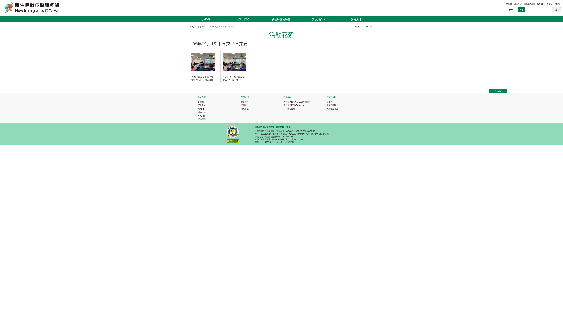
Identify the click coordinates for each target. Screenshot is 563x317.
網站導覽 (518, 4)
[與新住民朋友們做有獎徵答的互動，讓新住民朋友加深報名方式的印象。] (203, 62)
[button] (556, 10)
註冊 (558, 4)
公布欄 (206, 19)
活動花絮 (201, 27)
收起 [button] (499, 91)
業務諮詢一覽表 (308, 134)
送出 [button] (521, 10)
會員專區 (245, 102)
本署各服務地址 (323, 134)
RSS (288, 127)
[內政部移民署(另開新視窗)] (233, 132)
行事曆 (244, 105)
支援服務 (317, 19)
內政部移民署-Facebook (294, 105)
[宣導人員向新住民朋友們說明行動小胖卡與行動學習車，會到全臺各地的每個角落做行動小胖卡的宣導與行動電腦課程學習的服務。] (234, 62)
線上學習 (243, 19)
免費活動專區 (332, 109)
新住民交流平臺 (281, 19)
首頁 (192, 27)
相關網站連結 (529, 4)
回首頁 (509, 4)
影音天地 (356, 19)
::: (502, 3)
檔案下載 (245, 109)
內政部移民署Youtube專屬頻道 (297, 102)
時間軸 (201, 109)
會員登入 (551, 4)
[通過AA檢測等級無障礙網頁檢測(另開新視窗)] (233, 141)
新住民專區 (331, 105)
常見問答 (541, 4)
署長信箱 (280, 127)
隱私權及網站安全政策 (264, 127)
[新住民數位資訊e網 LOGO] (92, 7)
